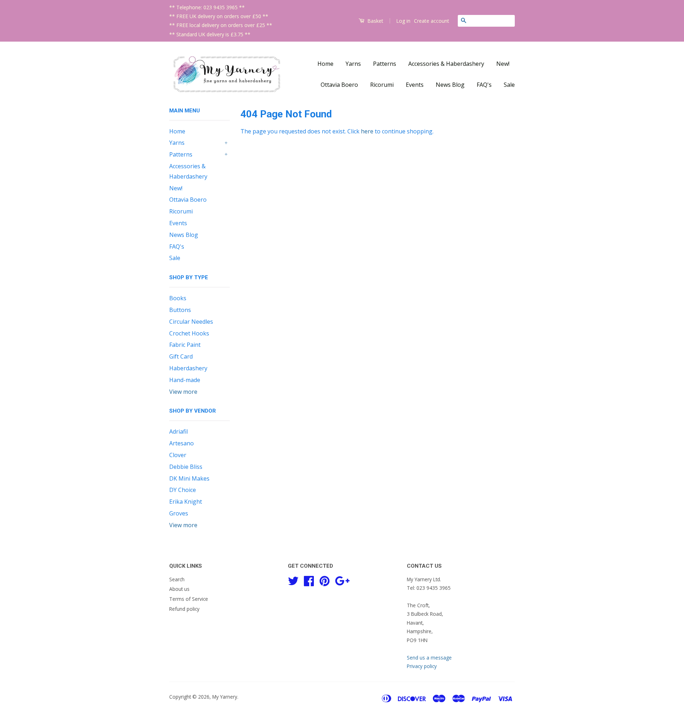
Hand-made (184, 380)
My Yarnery (224, 696)
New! (502, 64)
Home (325, 64)
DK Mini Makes (189, 478)
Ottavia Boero (339, 85)
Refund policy (184, 608)
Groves (178, 513)
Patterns (384, 64)
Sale (509, 85)
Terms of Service (188, 598)
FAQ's (484, 85)
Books (177, 298)
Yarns (353, 64)
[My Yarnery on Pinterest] (324, 579)
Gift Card (181, 356)
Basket (374, 20)
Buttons (180, 310)
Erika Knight (185, 501)
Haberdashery (188, 368)
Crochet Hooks (189, 333)
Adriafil (178, 431)
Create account (431, 20)
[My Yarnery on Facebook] (309, 579)
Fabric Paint (185, 345)
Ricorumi (382, 85)
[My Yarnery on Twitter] (293, 579)
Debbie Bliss (185, 467)
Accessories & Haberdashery (446, 64)
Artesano (181, 443)
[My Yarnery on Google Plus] (342, 579)
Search (177, 579)
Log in (403, 20)
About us (179, 589)
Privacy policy (422, 666)
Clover (177, 455)
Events (415, 85)
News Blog (450, 85)
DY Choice (182, 490)
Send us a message (429, 657)
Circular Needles (191, 321)
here (367, 131)
